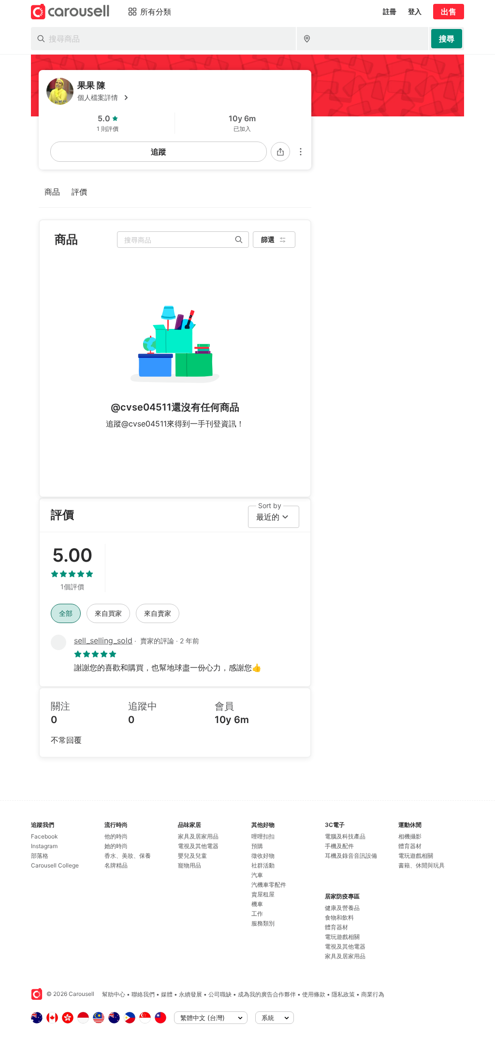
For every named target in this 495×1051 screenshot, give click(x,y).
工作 (257, 913)
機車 (257, 904)
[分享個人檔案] (280, 151)
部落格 (39, 855)
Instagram (44, 846)
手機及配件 (339, 846)
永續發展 (190, 994)
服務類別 (263, 923)
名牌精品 (116, 865)
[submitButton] (446, 38)
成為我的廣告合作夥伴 (267, 994)
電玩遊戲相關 (342, 936)
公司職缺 (220, 994)
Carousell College (55, 865)
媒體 (167, 994)
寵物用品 (189, 865)
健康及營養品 (342, 907)
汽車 (257, 875)
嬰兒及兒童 (192, 855)
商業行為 (372, 994)
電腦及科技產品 (345, 836)
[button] (190, 97)
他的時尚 (116, 836)
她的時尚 (116, 846)
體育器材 (336, 927)
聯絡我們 (143, 994)
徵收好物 (263, 855)
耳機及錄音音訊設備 (351, 855)
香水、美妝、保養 (127, 855)
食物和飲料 (339, 917)
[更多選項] (300, 151)
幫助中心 (113, 994)
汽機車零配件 (268, 884)
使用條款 (313, 994)
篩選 (268, 239)
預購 (257, 846)
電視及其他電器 (198, 846)
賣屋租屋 (263, 894)
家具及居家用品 (198, 836)
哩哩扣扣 (263, 836)
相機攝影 (410, 836)
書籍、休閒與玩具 (421, 865)
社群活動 (263, 865)
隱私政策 (343, 994)
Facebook (44, 836)
